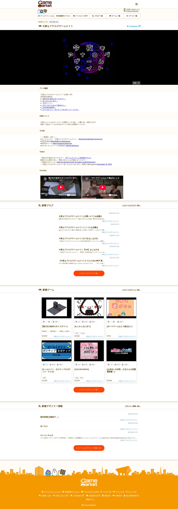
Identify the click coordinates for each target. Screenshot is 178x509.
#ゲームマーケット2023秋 (75, 158)
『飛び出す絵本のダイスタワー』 (53, 99)
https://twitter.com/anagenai (60, 141)
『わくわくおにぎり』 (49, 101)
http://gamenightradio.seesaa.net (90, 139)
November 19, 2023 (104, 164)
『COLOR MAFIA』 (48, 107)
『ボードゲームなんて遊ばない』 (53, 105)
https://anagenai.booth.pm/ (62, 143)
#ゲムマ (88, 158)
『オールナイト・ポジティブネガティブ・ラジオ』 (60, 110)
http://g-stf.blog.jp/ (72, 145)
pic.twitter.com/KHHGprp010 (85, 162)
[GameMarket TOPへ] (89, 483)
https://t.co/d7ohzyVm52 (65, 162)
